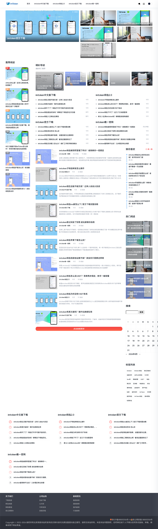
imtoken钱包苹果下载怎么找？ (72, 240)
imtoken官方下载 (75, 4)
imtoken (129, 371)
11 (133, 336)
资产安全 (144, 388)
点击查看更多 (79, 329)
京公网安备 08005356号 (142, 520)
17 (128, 341)
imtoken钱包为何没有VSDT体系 (73, 294)
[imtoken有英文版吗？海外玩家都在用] (46, 318)
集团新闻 (76, 500)
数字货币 (134, 392)
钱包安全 (142, 383)
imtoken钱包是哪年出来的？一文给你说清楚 (97, 56)
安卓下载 (42, 500)
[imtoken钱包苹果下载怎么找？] (46, 246)
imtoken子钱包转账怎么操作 (71, 168)
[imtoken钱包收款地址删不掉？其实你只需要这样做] (46, 264)
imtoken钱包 (138, 371)
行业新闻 (76, 511)
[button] (73, 11)
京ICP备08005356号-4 (121, 520)
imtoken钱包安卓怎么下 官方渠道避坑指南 (133, 40)
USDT (142, 379)
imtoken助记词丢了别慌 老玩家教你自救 (77, 222)
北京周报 (37, 522)
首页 (28, 4)
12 (138, 336)
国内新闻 (76, 507)
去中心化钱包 (138, 375)
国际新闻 (76, 504)
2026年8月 (133, 354)
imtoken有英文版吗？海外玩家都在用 (75, 312)
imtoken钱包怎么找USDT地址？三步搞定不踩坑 (98, 24)
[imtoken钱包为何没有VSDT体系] (46, 300)
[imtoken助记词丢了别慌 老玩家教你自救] (46, 228)
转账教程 (9, 507)
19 (138, 341)
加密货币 (129, 375)
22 (153, 341)
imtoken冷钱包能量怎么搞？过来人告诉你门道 (97, 40)
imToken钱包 (138, 396)
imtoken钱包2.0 (59, 4)
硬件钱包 (129, 388)
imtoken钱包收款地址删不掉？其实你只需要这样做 (81, 258)
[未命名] (120, 79)
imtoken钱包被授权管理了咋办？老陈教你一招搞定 (81, 150)
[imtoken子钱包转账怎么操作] (46, 174)
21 (148, 341)
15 (153, 336)
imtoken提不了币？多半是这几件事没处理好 (134, 23)
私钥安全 (129, 400)
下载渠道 (9, 500)
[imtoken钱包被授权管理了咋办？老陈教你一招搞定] (46, 156)
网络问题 (135, 379)
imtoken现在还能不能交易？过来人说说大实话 (79, 186)
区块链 (135, 383)
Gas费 (128, 379)
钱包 (148, 379)
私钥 (128, 392)
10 (128, 336)
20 (143, 341)
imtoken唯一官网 (92, 4)
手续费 (149, 392)
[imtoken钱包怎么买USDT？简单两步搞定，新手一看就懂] (46, 282)
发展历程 (42, 511)
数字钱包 (129, 396)
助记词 (129, 383)
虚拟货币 (137, 388)
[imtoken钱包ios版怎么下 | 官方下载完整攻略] (46, 210)
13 (143, 336)
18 (133, 341)
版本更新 (147, 396)
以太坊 (147, 375)
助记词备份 (147, 371)
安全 (148, 383)
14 (148, 336)
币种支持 (42, 507)
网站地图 (9, 504)
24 (128, 345)
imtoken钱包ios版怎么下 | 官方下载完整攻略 (78, 204)
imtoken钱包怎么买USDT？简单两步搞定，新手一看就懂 (84, 276)
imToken (142, 392)
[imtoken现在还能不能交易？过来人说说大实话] (46, 192)
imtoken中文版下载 (41, 4)
